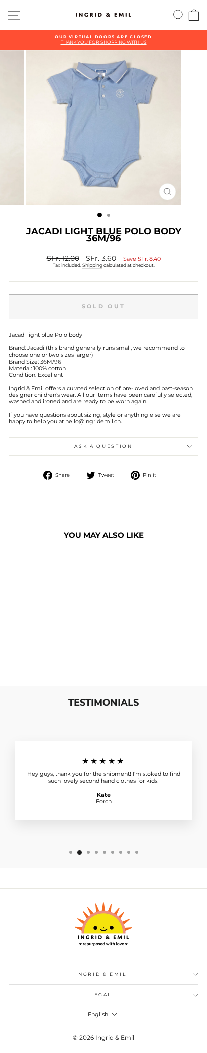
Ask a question (103, 446)
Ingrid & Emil (100, 974)
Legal (101, 994)
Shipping (92, 265)
